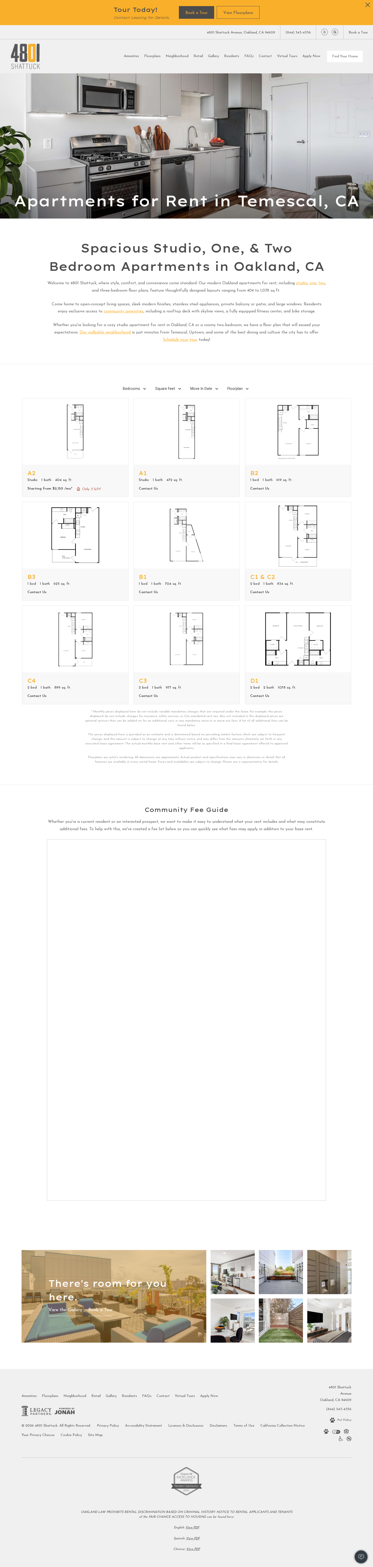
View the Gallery (65, 1310)
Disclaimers (218, 1426)
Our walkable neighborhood (105, 332)
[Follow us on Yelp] (324, 32)
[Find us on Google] (335, 32)
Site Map (95, 1435)
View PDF (192, 1527)
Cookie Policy (71, 1435)
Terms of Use (243, 1426)
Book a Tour (100, 1310)
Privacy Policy (108, 1426)
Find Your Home (345, 56)
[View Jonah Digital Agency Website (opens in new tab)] (65, 1412)
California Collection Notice (282, 1426)
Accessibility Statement (143, 1426)
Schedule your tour (180, 340)
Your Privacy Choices (38, 1435)
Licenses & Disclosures (186, 1426)
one (313, 283)
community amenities (123, 311)
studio (302, 283)
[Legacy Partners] (37, 1412)
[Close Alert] (367, 6)
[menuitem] (131, 56)
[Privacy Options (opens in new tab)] (336, 1433)
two (321, 283)
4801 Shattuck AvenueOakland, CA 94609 (335, 1394)
